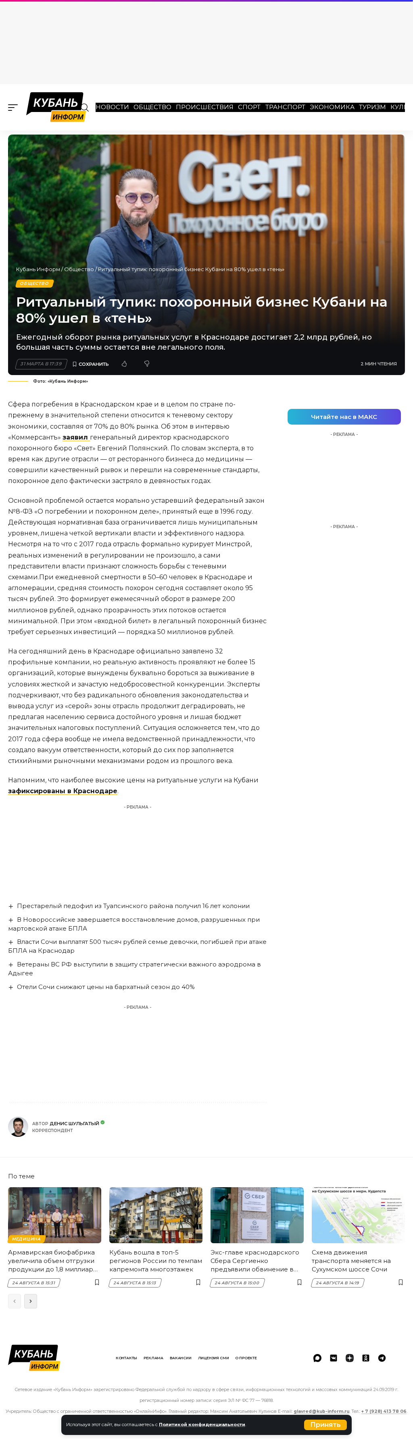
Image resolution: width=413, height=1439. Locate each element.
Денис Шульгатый (74, 1123)
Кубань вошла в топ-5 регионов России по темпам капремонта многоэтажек (155, 1260)
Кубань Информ (38, 269)
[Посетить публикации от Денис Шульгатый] (18, 1127)
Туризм (372, 107)
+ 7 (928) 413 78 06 (384, 1411)
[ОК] (365, 1358)
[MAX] (317, 1358)
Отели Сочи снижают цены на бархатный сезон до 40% (106, 987)
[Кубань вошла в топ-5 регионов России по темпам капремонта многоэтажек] (155, 1215)
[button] (325, 1425)
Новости (112, 107)
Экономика (332, 107)
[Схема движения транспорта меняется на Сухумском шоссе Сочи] (358, 1215)
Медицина (26, 1239)
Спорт (249, 107)
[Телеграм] (382, 1358)
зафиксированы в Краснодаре (62, 791)
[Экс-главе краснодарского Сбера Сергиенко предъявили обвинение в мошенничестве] (257, 1215)
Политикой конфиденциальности (202, 1424)
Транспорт (285, 107)
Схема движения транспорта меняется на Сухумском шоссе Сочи (351, 1260)
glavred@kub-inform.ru (321, 1411)
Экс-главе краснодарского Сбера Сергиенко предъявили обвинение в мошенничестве (255, 1260)
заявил (76, 437)
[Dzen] (349, 1358)
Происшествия (205, 107)
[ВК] (333, 1358)
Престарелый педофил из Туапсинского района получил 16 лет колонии (133, 906)
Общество (152, 107)
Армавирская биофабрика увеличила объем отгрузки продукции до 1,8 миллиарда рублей (54, 1260)
